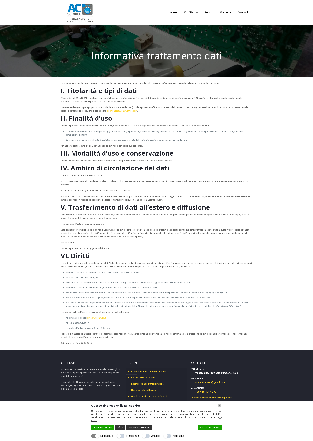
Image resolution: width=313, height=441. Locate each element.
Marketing (178, 435)
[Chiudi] (219, 405)
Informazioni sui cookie (139, 427)
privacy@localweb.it (96, 318)
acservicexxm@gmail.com (210, 382)
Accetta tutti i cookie (210, 427)
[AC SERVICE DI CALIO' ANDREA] (80, 12)
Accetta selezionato (102, 427)
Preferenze (132, 435)
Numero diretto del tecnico (143, 390)
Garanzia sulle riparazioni (143, 377)
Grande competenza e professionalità (149, 396)
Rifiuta (120, 427)
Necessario (106, 435)
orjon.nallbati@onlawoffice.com (122, 111)
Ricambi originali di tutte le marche (147, 384)
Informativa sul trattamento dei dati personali (212, 397)
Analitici (155, 435)
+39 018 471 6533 (205, 391)
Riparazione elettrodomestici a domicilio (150, 371)
